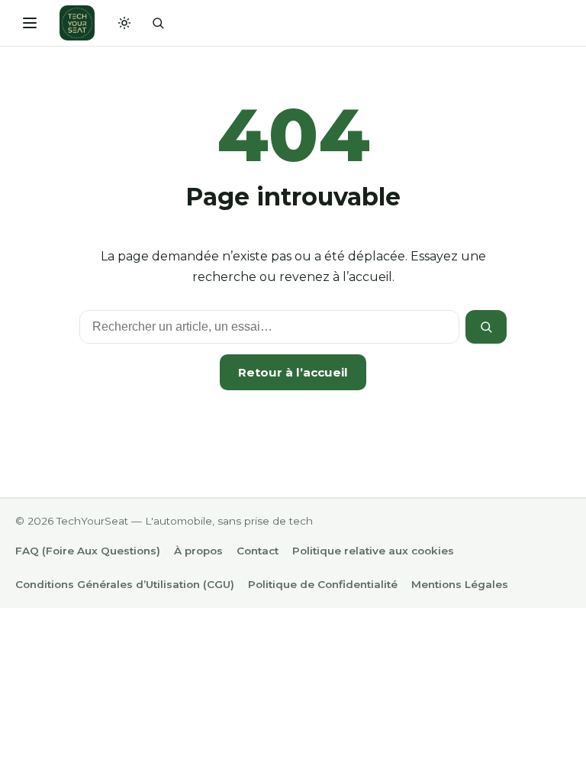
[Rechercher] (157, 22)
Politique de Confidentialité (323, 584)
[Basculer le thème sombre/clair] (124, 22)
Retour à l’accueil (293, 372)
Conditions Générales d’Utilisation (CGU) (124, 584)
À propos (198, 550)
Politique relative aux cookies (373, 550)
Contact (258, 550)
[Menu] (29, 22)
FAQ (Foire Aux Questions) (87, 550)
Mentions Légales (459, 584)
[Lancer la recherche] (486, 327)
